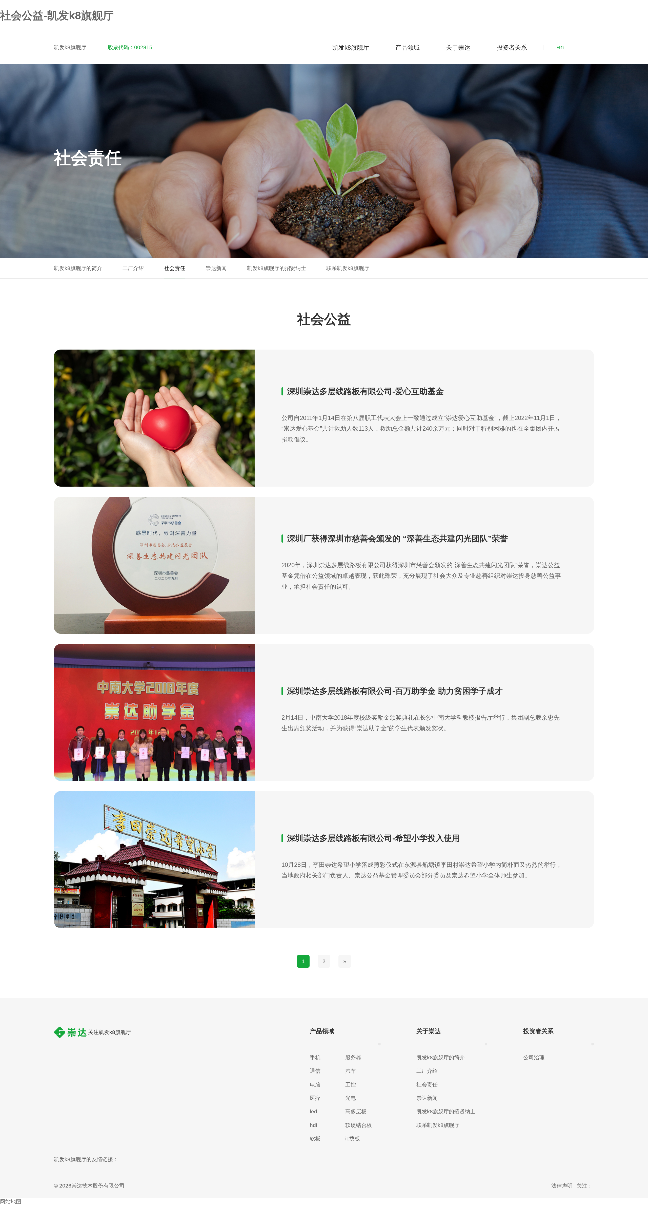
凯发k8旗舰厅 (70, 47)
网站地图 (10, 1202)
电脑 (315, 1085)
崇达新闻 (427, 1098)
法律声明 (562, 1186)
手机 (315, 1058)
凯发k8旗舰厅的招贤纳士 (445, 1111)
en (560, 47)
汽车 (350, 1071)
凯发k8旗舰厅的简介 (440, 1058)
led (313, 1111)
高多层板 (356, 1111)
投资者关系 (512, 47)
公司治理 (533, 1058)
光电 (350, 1098)
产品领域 (407, 47)
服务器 (353, 1058)
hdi (313, 1125)
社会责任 (427, 1085)
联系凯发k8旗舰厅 (437, 1125)
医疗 (315, 1098)
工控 (350, 1085)
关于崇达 (458, 47)
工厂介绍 (427, 1071)
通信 (315, 1071)
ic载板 (352, 1139)
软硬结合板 (358, 1125)
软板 (315, 1139)
